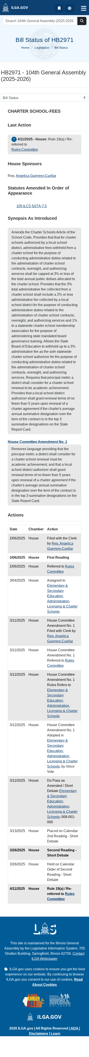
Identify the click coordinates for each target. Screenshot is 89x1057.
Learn (55, 1033)
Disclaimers (38, 1033)
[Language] (69, 8)
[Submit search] (81, 21)
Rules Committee (24, 149)
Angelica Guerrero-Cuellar (36, 176)
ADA (75, 1028)
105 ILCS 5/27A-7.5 (31, 206)
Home (25, 47)
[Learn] (59, 8)
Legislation (42, 47)
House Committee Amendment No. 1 (37, 442)
